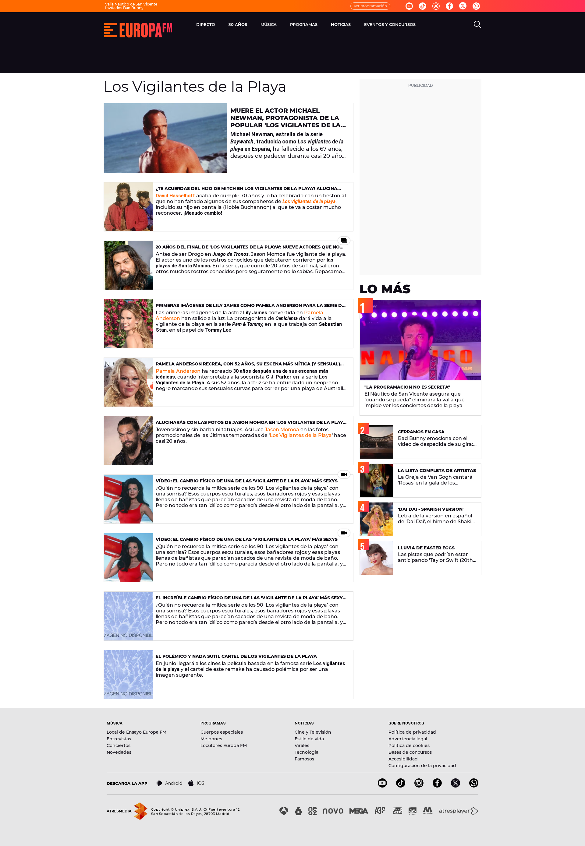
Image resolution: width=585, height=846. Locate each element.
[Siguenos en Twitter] (462, 6)
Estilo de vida (309, 739)
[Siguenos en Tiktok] (422, 6)
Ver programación (370, 6)
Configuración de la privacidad (422, 765)
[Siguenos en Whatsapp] (476, 6)
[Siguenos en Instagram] (436, 6)
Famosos (304, 759)
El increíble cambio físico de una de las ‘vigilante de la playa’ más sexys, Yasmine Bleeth (251, 600)
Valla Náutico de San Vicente (131, 4)
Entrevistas (119, 739)
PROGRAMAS (303, 24)
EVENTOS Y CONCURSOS (390, 24)
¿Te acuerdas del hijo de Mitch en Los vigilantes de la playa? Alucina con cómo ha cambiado (246, 191)
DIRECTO (205, 24)
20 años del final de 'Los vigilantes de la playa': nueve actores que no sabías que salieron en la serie (248, 249)
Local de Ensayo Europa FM (136, 732)
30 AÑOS (238, 24)
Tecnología (306, 752)
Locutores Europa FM (223, 745)
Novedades (119, 752)
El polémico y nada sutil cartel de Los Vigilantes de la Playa (236, 656)
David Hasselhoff (175, 196)
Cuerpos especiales (221, 732)
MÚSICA (269, 24)
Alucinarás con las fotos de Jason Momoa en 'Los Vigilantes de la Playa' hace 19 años (251, 425)
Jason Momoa (282, 429)
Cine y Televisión (313, 732)
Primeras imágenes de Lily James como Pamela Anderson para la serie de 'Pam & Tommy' (250, 308)
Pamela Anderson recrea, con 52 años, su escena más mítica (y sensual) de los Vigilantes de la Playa (248, 366)
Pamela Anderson (178, 371)
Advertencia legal (407, 739)
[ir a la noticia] (165, 138)
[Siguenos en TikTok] (400, 786)
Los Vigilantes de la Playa (301, 435)
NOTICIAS (341, 24)
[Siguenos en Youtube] (409, 6)
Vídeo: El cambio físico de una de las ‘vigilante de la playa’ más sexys (247, 481)
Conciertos (118, 745)
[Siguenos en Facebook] (449, 6)
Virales (302, 745)
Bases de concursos (410, 752)
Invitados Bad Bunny (124, 7)
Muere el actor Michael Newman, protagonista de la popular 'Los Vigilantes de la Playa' (285, 121)
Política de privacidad (412, 732)
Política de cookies (409, 745)
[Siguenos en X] (455, 786)
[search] (477, 24)
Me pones (211, 739)
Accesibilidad (403, 759)
